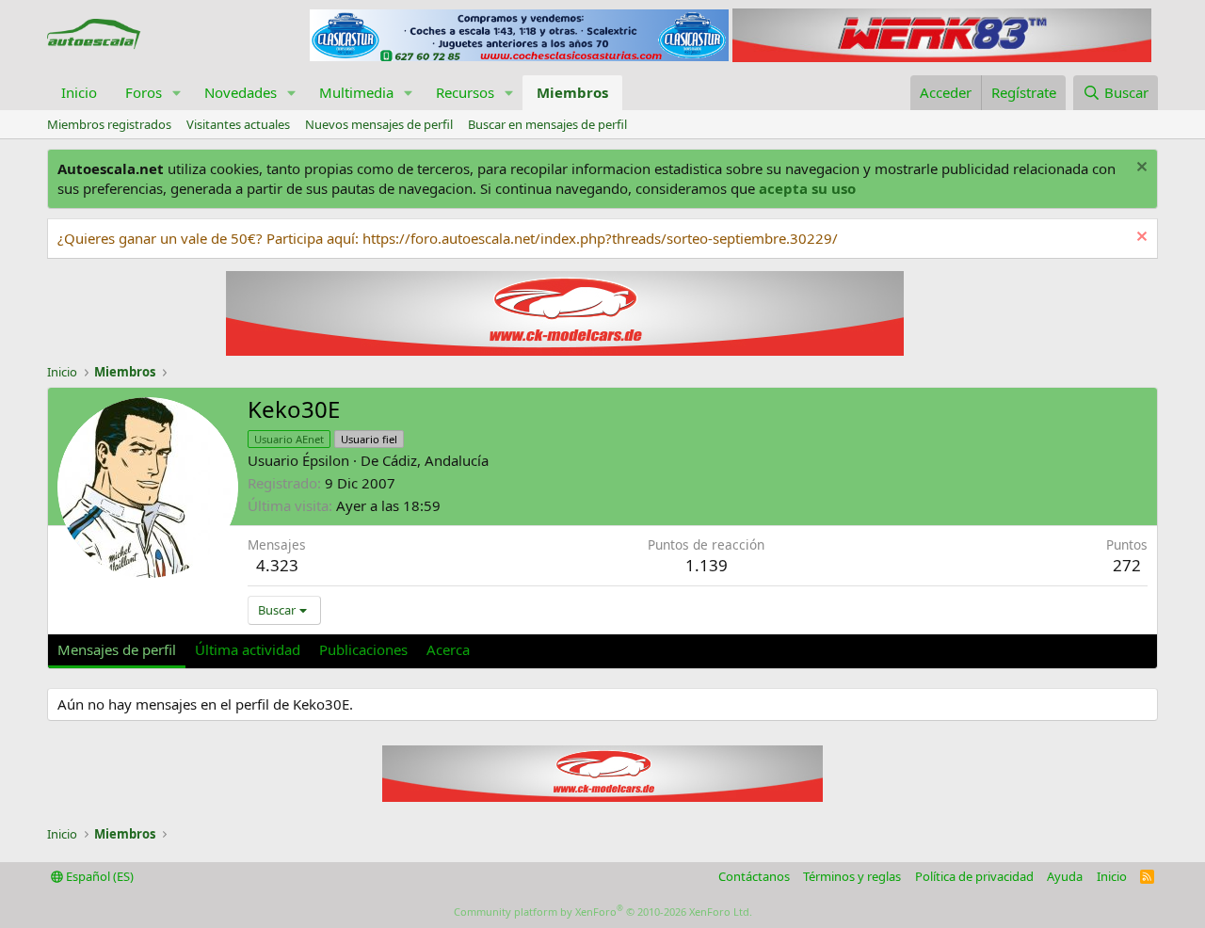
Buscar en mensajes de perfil (547, 124)
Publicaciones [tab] (363, 649)
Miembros (572, 92)
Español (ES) (98, 876)
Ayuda (1065, 876)
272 (1127, 565)
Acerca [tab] (448, 649)
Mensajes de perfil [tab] (116, 649)
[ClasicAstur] (519, 55)
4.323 (277, 565)
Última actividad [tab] (247, 649)
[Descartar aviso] (1140, 169)
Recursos (465, 92)
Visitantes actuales (238, 124)
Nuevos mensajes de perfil (379, 124)
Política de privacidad (974, 876)
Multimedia (356, 92)
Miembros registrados (109, 124)
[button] (177, 92)
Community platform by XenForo (603, 911)
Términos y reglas (852, 876)
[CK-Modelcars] (602, 796)
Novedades (240, 92)
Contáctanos (754, 876)
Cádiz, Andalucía (435, 460)
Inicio (79, 92)
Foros (143, 92)
